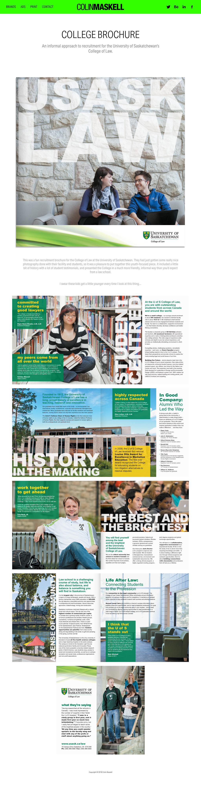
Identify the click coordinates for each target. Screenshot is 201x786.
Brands (11, 7)
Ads (23, 7)
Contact (47, 7)
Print (33, 7)
